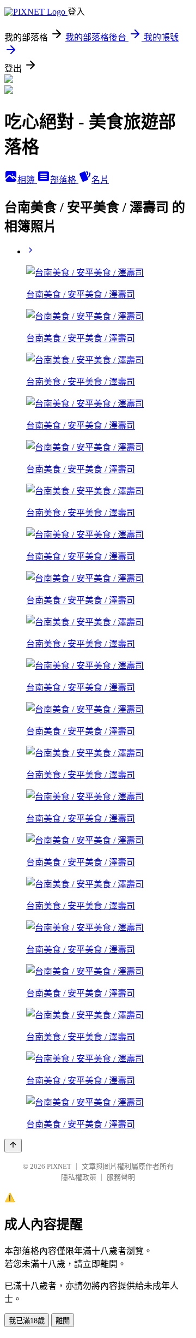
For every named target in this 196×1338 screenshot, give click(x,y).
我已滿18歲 (27, 1321)
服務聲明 (121, 1177)
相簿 (27, 180)
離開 (63, 1321)
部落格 (64, 180)
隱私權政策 (78, 1177)
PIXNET (59, 1166)
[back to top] (13, 1145)
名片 (100, 180)
